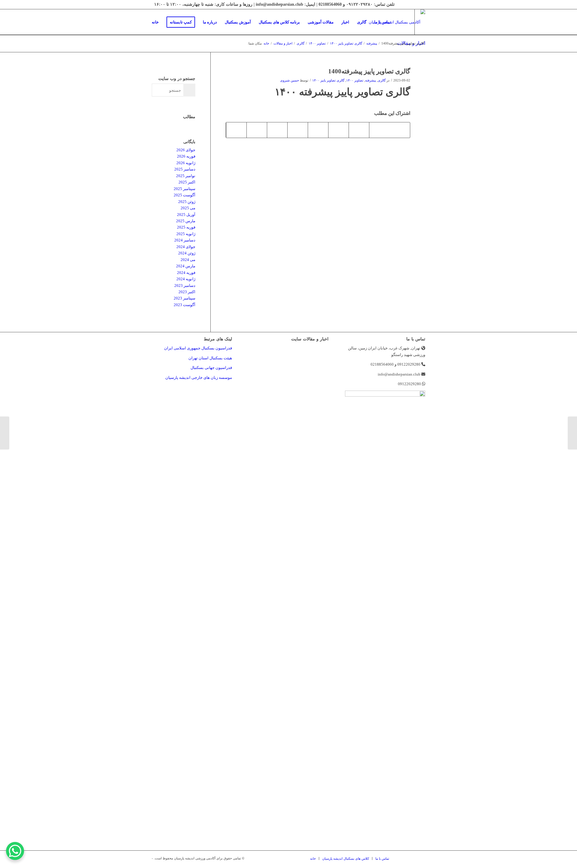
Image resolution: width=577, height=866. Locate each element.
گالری (382, 80)
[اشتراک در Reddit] (257, 130)
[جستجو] (401, 22)
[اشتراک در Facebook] (399, 130)
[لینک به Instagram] (158, 47)
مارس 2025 (185, 221)
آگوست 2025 (184, 195)
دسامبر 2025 (184, 169)
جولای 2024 (185, 246)
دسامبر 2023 (184, 285)
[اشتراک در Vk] (277, 130)
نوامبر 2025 (185, 176)
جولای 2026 (185, 150)
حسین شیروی (289, 80)
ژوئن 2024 (186, 253)
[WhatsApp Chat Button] (15, 851)
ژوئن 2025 (186, 201)
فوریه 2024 (186, 272)
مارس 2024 (185, 266)
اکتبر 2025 (187, 182)
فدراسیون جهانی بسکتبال (211, 367)
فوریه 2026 (186, 156)
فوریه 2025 (186, 227)
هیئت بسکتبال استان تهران (210, 358)
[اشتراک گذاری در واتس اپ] (359, 130)
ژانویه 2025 (185, 234)
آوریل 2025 (186, 214)
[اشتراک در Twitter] (379, 130)
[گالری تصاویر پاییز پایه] (4, 433)
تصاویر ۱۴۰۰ (354, 80)
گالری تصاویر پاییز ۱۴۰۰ (328, 80)
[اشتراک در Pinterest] (338, 130)
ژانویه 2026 (185, 163)
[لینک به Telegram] (149, 47)
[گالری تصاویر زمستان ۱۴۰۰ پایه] (572, 433)
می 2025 (188, 208)
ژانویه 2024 (185, 279)
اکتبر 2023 (187, 292)
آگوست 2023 (184, 304)
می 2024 (188, 259)
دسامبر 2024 (184, 240)
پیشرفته (370, 80)
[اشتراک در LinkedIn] (318, 130)
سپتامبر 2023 (184, 298)
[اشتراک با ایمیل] (236, 130)
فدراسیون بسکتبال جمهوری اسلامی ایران (198, 348)
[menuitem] (155, 22)
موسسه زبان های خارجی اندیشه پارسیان (198, 377)
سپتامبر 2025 (184, 188)
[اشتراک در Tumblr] (298, 130)
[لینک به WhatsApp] (167, 47)
